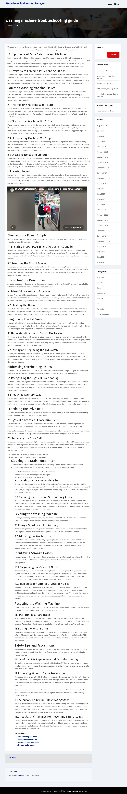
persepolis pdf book (104, 71)
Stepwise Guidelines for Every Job (25, 3)
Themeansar (82, 791)
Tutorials (100, 309)
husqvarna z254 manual (106, 84)
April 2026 (101, 141)
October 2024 (102, 236)
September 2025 (103, 178)
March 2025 (101, 210)
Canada (100, 283)
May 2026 (100, 136)
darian (12, 757)
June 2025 (101, 194)
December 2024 (103, 225)
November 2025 (103, 168)
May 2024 (100, 262)
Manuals (100, 299)
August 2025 (102, 183)
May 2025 (100, 199)
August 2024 (102, 246)
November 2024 (103, 231)
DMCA (116, 4)
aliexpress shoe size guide (28, 742)
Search (100, 47)
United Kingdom (103, 314)
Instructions (101, 293)
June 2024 (101, 257)
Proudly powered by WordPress (50, 791)
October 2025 (102, 173)
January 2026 (102, 157)
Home (109, 4)
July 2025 (101, 189)
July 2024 (101, 252)
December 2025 (103, 162)
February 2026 (102, 152)
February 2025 (102, 215)
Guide (10, 25)
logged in (20, 775)
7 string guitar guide (26, 745)
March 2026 (101, 147)
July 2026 (101, 131)
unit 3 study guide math (27, 737)
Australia (100, 278)
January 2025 (102, 220)
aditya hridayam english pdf (107, 89)
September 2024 (103, 241)
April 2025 (101, 204)
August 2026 (102, 126)
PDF (98, 304)
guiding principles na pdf (28, 739)
